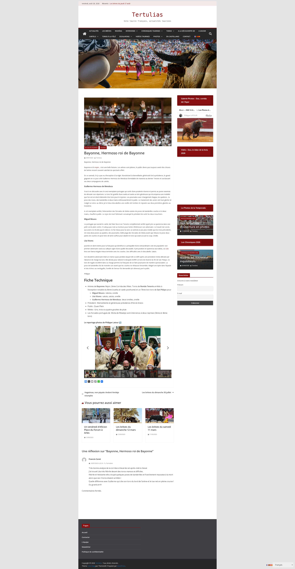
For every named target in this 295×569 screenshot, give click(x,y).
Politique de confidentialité (92, 552)
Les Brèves (106, 31)
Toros (169, 31)
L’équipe (85, 542)
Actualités (94, 31)
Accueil (84, 532)
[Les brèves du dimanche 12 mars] (128, 410)
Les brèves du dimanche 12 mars (126, 428)
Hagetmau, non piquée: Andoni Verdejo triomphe (102, 394)
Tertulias (147, 14)
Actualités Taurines (91, 147)
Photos (156, 36)
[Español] (199, 36)
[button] (136, 31)
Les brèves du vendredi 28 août (121, 3)
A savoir (202, 31)
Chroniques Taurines (150, 31)
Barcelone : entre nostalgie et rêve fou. (196, 259)
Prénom (180, 285)
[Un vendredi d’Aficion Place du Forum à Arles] (96, 410)
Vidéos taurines (143, 36)
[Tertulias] (84, 34)
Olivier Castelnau (199, 266)
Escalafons (124, 36)
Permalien (109, 463)
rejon (97, 167)
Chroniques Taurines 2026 (191, 253)
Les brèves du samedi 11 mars (159, 428)
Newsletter (86, 547)
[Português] (197, 36)
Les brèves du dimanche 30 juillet (156, 392)
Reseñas (118, 31)
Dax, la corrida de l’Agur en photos (192, 225)
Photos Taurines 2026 (189, 218)
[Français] (195, 36)
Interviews (130, 31)
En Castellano (172, 36)
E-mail (179, 293)
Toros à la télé (109, 36)
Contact (186, 36)
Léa (167, 249)
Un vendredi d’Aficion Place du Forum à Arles (95, 429)
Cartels (92, 36)
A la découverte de (186, 31)
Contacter (86, 537)
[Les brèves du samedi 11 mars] (159, 410)
